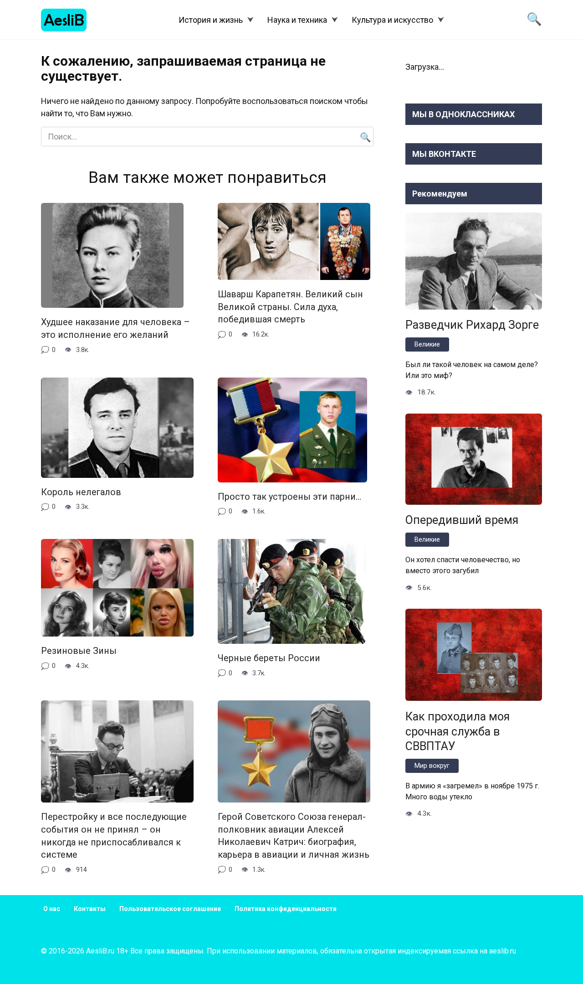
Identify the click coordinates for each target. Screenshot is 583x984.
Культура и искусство (392, 20)
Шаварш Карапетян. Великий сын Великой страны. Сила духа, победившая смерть (290, 307)
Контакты (90, 908)
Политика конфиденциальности (286, 908)
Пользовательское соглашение (170, 908)
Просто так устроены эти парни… (289, 497)
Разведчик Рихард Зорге (472, 324)
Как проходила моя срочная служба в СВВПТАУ (457, 731)
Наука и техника (297, 20)
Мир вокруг (432, 766)
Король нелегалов (81, 492)
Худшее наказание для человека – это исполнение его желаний (115, 328)
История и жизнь (211, 20)
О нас (51, 908)
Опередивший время (461, 520)
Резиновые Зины (79, 651)
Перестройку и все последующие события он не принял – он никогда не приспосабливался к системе (114, 836)
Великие (427, 344)
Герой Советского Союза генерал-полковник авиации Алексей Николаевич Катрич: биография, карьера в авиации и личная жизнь (293, 836)
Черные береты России (269, 658)
